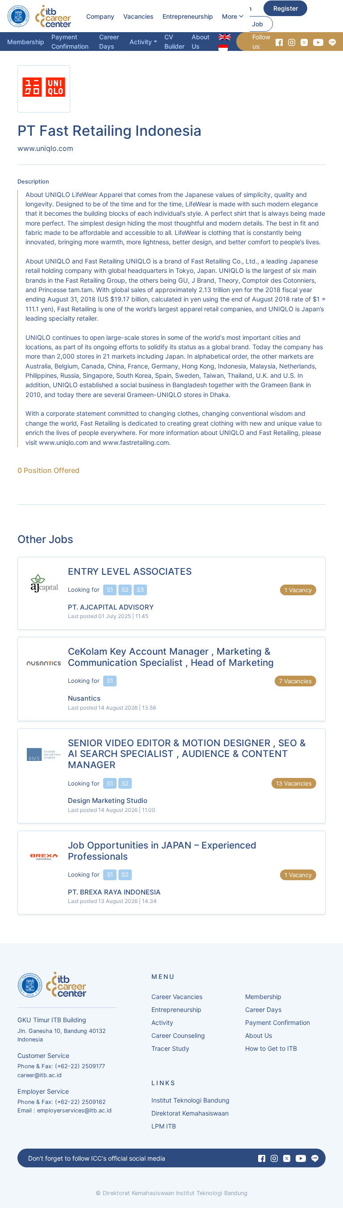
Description (33, 181)
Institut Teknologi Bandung (190, 1100)
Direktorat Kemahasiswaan (190, 1113)
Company (100, 16)
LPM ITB (163, 1126)
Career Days (109, 41)
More (229, 16)
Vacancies (138, 16)
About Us (200, 41)
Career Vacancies (176, 996)
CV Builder (174, 41)
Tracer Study (170, 1048)
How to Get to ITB (271, 1048)
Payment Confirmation (69, 41)
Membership (25, 42)
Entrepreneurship (188, 16)
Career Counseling (178, 1035)
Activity (141, 42)
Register (285, 8)
